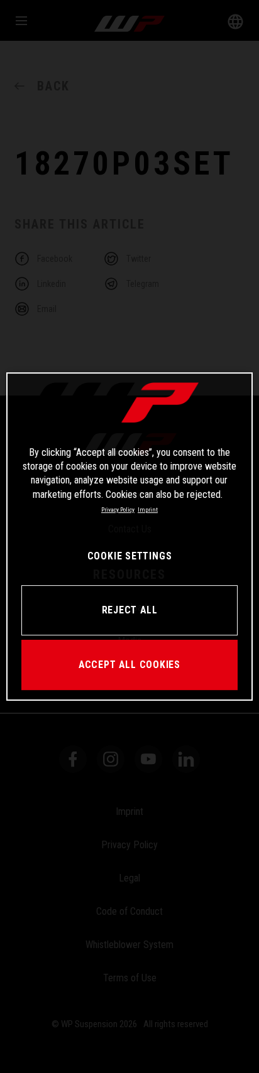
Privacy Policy (118, 509)
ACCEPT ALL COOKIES (129, 665)
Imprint (148, 509)
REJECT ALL (130, 610)
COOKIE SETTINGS (129, 556)
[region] (129, 536)
